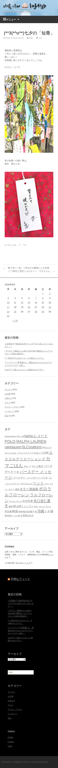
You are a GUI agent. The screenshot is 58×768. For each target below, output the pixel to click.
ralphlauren (13, 447)
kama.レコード (36, 436)
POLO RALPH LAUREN (25, 441)
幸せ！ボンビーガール (42, 506)
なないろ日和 (41, 452)
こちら (26, 563)
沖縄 (40, 511)
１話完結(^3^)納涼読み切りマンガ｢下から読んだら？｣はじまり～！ (21, 603)
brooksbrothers (10, 436)
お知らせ (8, 398)
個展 (11, 506)
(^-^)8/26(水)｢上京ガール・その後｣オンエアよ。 (25, 358)
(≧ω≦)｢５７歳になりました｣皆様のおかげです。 (25, 370)
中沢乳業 (27, 501)
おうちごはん (11, 453)
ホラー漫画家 (29, 489)
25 (15, 311)
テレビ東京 (37, 466)
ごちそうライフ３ (25, 453)
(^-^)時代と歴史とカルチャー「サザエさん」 (32, 271)
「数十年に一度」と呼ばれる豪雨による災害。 (27, 268)
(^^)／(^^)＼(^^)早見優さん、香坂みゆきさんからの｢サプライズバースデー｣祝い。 (21, 630)
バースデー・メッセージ (26, 477)
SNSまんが (47, 447)
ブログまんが (26, 484)
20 (29, 307)
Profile (10, 737)
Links (10, 746)
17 (8, 307)
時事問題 (22, 512)
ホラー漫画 (14, 489)
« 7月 (15, 320)
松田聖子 (30, 512)
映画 (15, 511)
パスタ (44, 477)
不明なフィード (20, 579)
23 (50, 307)
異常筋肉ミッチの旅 (12, 516)
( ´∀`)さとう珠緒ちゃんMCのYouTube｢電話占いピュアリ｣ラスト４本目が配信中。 (20, 613)
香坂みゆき (28, 515)
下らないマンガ (15, 501)
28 (36, 311)
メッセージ (9, 411)
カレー (27, 466)
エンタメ (8, 389)
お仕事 (7, 394)
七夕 (40, 38)
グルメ (7, 403)
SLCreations (32, 447)
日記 (31, 38)
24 (8, 311)
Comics (11, 742)
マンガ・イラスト (12, 407)
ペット (38, 483)
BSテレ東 (20, 436)
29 (43, 311)
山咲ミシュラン (25, 506)
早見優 (8, 511)
